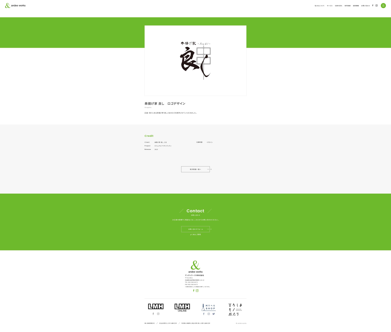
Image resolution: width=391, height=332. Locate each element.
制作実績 (348, 6)
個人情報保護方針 (150, 323)
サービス (330, 6)
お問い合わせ (365, 6)
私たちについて (320, 6)
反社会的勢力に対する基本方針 (168, 323)
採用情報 (356, 6)
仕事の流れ (338, 6)
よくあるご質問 (195, 234)
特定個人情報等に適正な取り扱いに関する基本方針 (196, 323)
